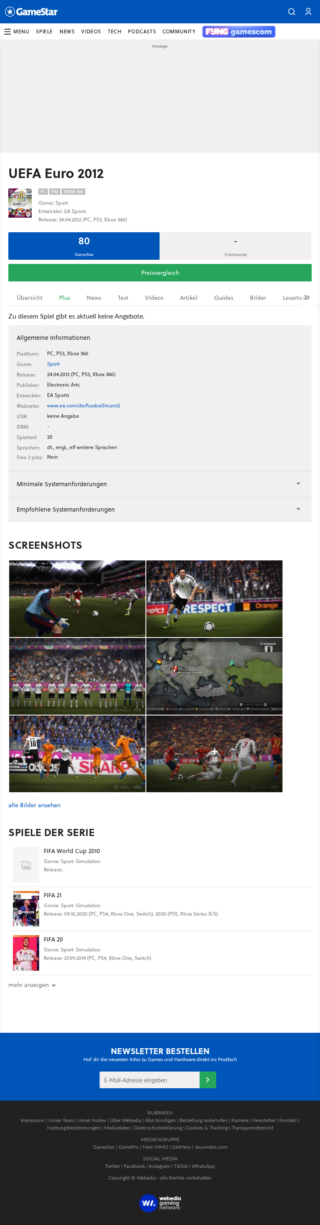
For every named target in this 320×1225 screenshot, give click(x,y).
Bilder (258, 298)
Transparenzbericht (252, 1127)
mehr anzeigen (28, 985)
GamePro (128, 1146)
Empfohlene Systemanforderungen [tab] (66, 509)
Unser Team (61, 1120)
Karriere (239, 1120)
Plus (64, 298)
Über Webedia (125, 1120)
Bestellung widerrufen (204, 1120)
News (94, 298)
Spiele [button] (44, 31)
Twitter (112, 1166)
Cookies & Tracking (207, 1127)
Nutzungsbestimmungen (73, 1127)
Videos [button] (91, 31)
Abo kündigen (160, 1120)
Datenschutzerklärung (158, 1127)
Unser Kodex (92, 1120)
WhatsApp (203, 1166)
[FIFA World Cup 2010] (26, 864)
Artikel (189, 298)
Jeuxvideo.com (211, 1146)
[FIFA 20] (26, 953)
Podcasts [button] (142, 31)
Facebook (134, 1166)
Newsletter (263, 1120)
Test (123, 298)
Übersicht (29, 298)
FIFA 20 (53, 939)
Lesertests (296, 298)
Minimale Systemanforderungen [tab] (62, 483)
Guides (223, 298)
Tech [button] (114, 31)
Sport (53, 363)
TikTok (181, 1166)
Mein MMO (155, 1146)
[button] (291, 11)
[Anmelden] (208, 1080)
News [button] (67, 31)
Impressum (33, 1120)
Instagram (159, 1166)
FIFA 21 (53, 895)
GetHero (181, 1146)
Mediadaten (117, 1127)
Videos (154, 298)
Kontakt (288, 1120)
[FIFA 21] (26, 908)
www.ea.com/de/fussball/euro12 (83, 405)
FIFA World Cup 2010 (72, 850)
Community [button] (178, 31)
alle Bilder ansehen (34, 805)
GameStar (104, 1146)
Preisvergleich (160, 273)
